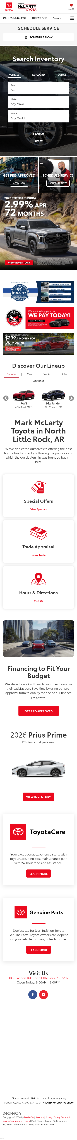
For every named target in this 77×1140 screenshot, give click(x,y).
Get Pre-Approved (39, 711)
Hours (27, 1120)
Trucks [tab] (46, 374)
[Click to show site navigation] (72, 18)
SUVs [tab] (64, 374)
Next (71, 398)
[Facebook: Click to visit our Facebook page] (33, 994)
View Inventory (38, 797)
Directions (39, 18)
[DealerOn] (12, 1113)
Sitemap (39, 1117)
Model (14, 113)
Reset (38, 141)
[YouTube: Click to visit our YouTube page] (43, 994)
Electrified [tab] (38, 380)
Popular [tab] (11, 374)
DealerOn (29, 1117)
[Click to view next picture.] (69, 344)
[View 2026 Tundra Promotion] (38, 231)
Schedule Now (40, 37)
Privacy (48, 1117)
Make (13, 99)
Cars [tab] (29, 374)
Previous (6, 398)
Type (13, 84)
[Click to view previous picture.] (8, 344)
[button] (14, 18)
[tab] (14, 73)
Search (38, 133)
